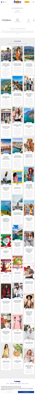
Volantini (23, 383)
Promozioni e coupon (13, 383)
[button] (34, 20)
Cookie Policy (2, 389)
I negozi (7, 383)
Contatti (27, 383)
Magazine (19, 383)
